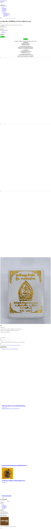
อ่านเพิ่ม (3, 497)
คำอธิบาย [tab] (3, 31)
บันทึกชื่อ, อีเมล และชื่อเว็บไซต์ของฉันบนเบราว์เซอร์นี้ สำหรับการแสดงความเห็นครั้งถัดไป (13, 342)
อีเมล (1, 340)
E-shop (11, 526)
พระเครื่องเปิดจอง (4, 8)
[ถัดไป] (1, 528)
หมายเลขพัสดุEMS (4, 10)
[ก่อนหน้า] (0, 528)
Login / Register (2, 1)
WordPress (6, 526)
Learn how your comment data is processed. (15, 345)
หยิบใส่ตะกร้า (2, 29)
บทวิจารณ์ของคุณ (2, 337)
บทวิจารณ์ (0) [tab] (3, 32)
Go (14, 18)
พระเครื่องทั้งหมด (4, 9)
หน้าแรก (3, 7)
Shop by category (4, 12)
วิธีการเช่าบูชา (4, 11)
